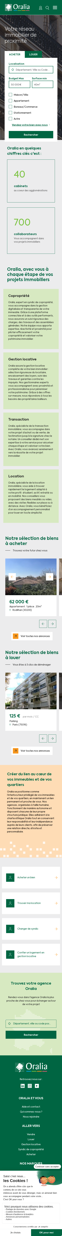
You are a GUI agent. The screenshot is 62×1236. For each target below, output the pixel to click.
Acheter (14, 54)
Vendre (31, 1134)
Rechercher (31, 135)
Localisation (16, 64)
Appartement (21, 101)
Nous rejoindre (31, 1117)
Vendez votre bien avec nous (30, 125)
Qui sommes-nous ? (31, 1112)
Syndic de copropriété (31, 1149)
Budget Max (16, 78)
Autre (17, 119)
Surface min (39, 78)
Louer (33, 54)
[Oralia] (17, 7)
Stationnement (22, 113)
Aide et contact (31, 1107)
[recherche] (47, 8)
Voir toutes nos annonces (35, 636)
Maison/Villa (21, 95)
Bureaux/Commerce (26, 107)
